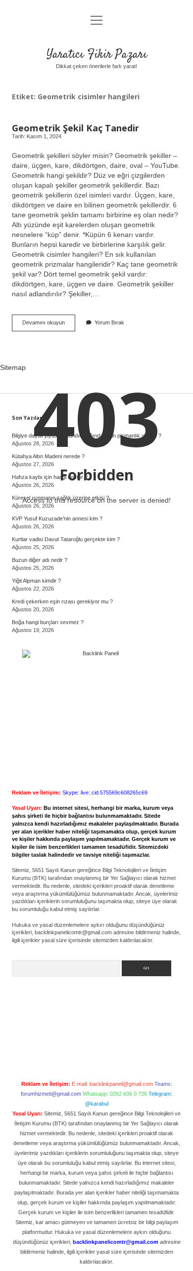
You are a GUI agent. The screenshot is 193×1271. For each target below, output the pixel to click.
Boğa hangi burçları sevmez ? (48, 622)
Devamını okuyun (48, 325)
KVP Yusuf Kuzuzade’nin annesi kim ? (57, 518)
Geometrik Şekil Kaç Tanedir (75, 127)
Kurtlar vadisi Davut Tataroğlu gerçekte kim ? (66, 539)
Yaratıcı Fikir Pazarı (97, 54)
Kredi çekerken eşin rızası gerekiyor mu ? (62, 601)
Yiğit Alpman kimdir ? (36, 581)
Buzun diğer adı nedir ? (39, 560)
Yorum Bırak (109, 322)
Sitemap (13, 367)
